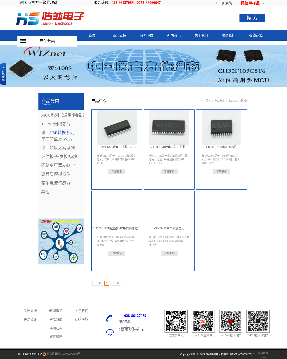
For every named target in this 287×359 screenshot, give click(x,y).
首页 (92, 35)
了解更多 (117, 171)
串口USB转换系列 (238, 100)
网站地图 (262, 353)
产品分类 (47, 41)
